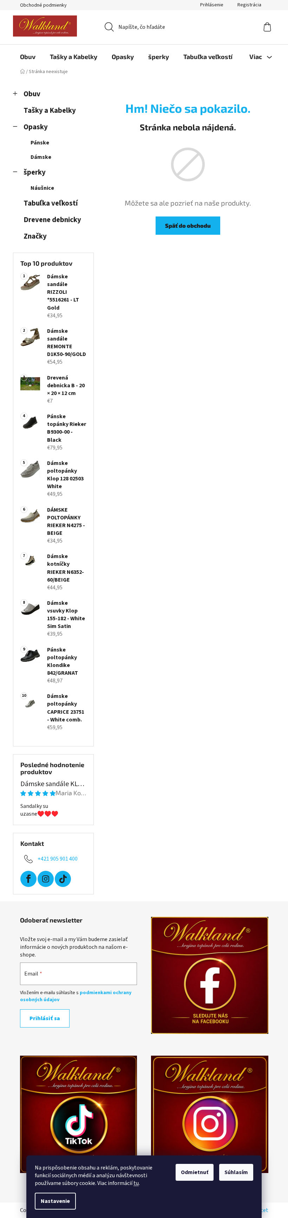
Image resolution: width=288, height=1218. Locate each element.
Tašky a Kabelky (50, 110)
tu (136, 1183)
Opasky (36, 127)
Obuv (32, 94)
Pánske (40, 143)
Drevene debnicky (52, 220)
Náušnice (42, 188)
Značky (35, 236)
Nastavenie (55, 1201)
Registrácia (249, 4)
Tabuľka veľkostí (51, 203)
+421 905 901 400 (58, 859)
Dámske (41, 157)
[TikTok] (63, 879)
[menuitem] (27, 57)
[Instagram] (46, 879)
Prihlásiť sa (45, 1018)
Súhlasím (236, 1172)
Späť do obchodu (188, 225)
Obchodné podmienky (43, 5)
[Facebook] (28, 879)
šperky (35, 172)
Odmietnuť (194, 1172)
